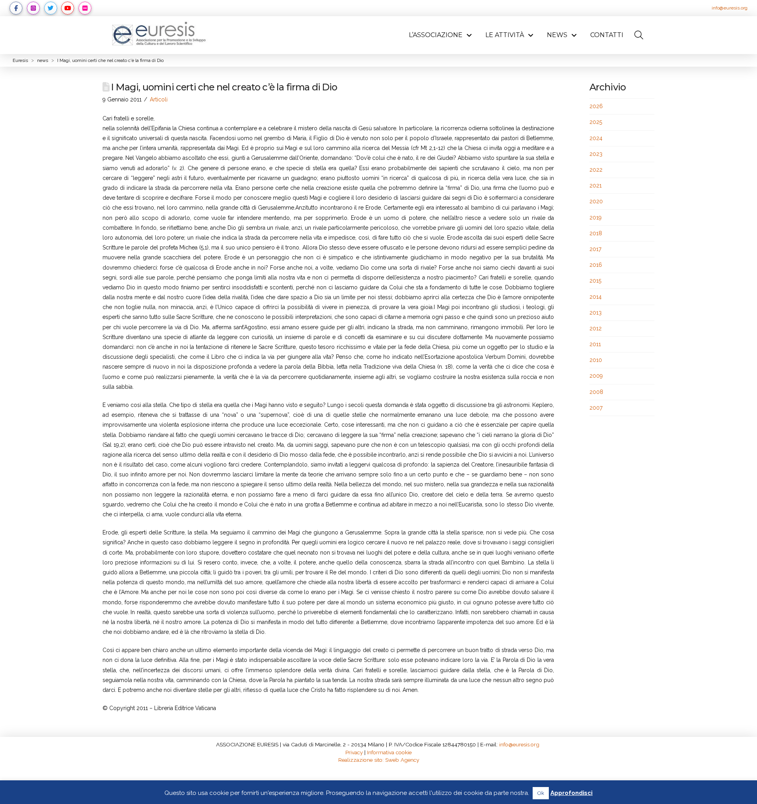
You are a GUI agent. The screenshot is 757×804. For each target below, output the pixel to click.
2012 (595, 328)
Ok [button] (540, 793)
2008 (596, 392)
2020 (596, 201)
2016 (595, 265)
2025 (595, 122)
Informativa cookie (389, 752)
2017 (595, 249)
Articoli (159, 99)
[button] (638, 35)
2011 (595, 344)
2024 (595, 138)
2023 (595, 154)
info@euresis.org (730, 8)
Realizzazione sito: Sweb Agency (378, 760)
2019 (595, 217)
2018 (595, 233)
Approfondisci (571, 793)
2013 (595, 312)
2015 (595, 280)
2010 (595, 360)
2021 (595, 185)
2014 (595, 297)
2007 (595, 408)
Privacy (354, 752)
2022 (595, 170)
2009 (596, 376)
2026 (596, 106)
